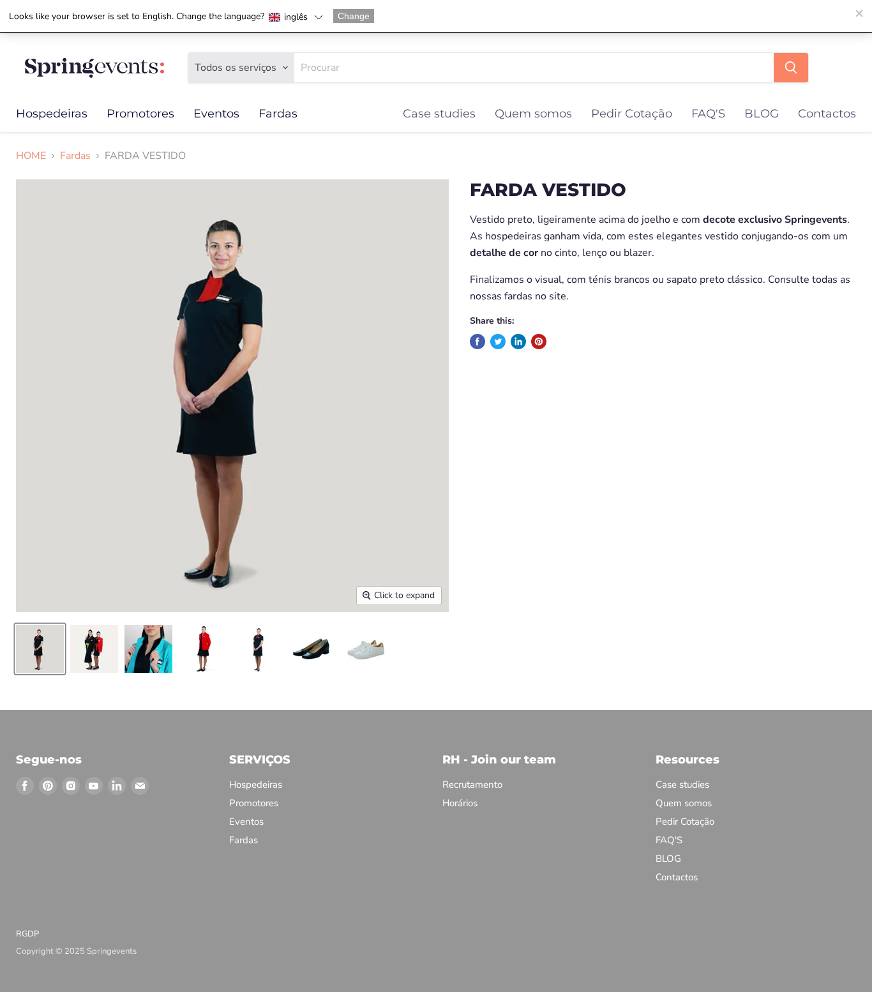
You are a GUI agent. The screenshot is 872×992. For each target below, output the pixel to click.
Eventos (216, 114)
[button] (295, 16)
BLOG (761, 114)
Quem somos (533, 114)
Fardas (278, 114)
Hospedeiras (51, 114)
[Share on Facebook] (477, 341)
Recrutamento (472, 784)
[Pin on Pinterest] (538, 341)
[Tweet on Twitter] (498, 341)
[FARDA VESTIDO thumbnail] (40, 649)
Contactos (827, 114)
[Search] (791, 67)
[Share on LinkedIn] (518, 341)
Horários (459, 803)
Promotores (140, 114)
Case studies (439, 114)
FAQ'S (708, 114)
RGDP (27, 934)
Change (354, 16)
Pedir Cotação (631, 114)
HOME (31, 156)
